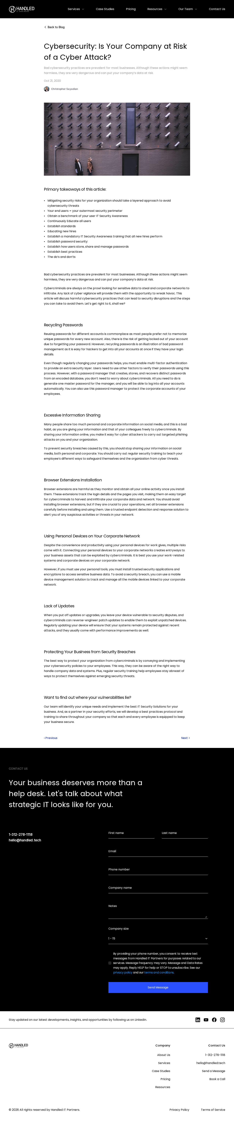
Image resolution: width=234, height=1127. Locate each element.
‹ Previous (50, 738)
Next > (185, 738)
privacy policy (123, 972)
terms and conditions (159, 972)
